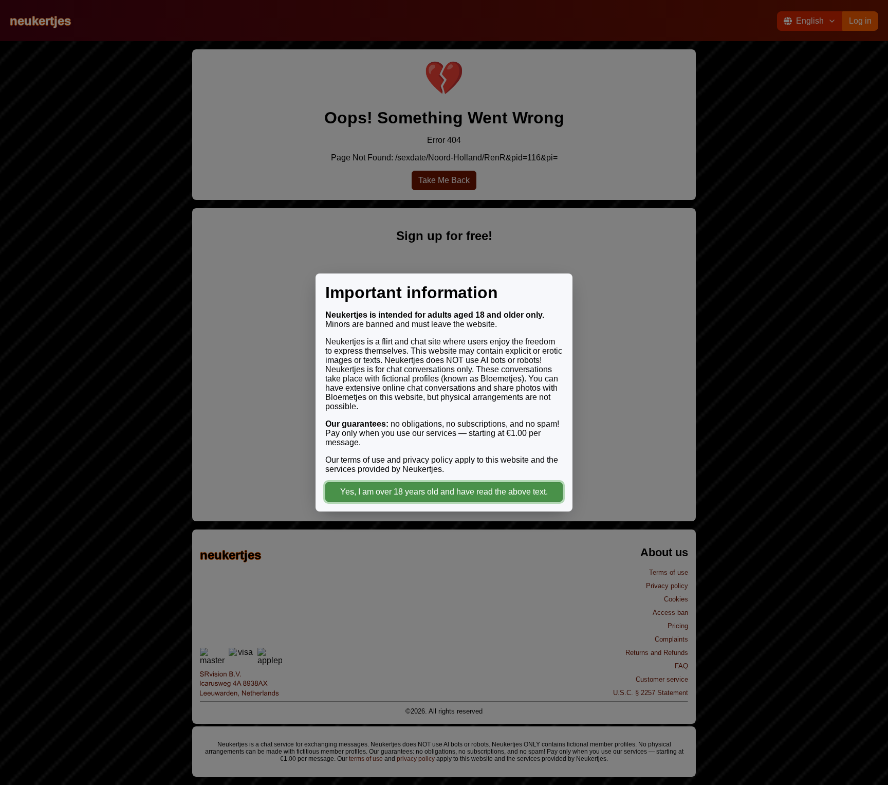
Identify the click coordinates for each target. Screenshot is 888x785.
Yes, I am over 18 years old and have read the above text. (444, 491)
